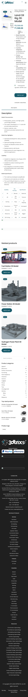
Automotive (14, 594)
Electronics (4, 368)
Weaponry (4, 397)
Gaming (14, 585)
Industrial (21, 10)
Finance (14, 612)
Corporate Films (14, 535)
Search (24, 358)
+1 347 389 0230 (15, 504)
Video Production (14, 521)
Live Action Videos (14, 542)
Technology (14, 603)
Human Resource (14, 596)
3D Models (14, 561)
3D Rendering (14, 526)
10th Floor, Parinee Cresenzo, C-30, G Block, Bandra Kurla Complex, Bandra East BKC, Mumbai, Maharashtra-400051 (14, 490)
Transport (14, 617)
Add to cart (20, 95)
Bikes (4, 393)
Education (14, 601)
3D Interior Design (14, 544)
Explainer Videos (14, 531)
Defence (14, 587)
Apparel (4, 366)
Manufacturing (14, 599)
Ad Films (14, 551)
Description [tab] (14, 107)
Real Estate (14, 576)
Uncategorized (5, 389)
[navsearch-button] (18, 2)
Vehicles (4, 391)
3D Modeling (14, 524)
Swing (3, 385)
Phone (3, 383)
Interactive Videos (14, 555)
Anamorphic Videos (14, 537)
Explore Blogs (17, 627)
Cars (4, 395)
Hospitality (14, 583)
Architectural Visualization (14, 546)
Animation (14, 519)
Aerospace (14, 592)
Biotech (14, 572)
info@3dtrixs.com (18, 507)
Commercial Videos (14, 533)
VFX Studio (14, 528)
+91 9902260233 (15, 502)
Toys (3, 387)
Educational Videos (14, 553)
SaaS (14, 578)
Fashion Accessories (7, 370)
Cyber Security (14, 615)
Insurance (14, 619)
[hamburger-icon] (25, 2)
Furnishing (4, 372)
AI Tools (14, 563)
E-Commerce (14, 605)
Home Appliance (6, 374)
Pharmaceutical (14, 608)
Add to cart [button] (7, 272)
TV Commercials (14, 610)
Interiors (4, 379)
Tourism (14, 574)
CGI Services (14, 540)
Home (16, 10)
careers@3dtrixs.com (18, 509)
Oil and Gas (14, 581)
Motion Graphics (14, 549)
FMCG (14, 590)
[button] (10, 12)
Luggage (4, 381)
